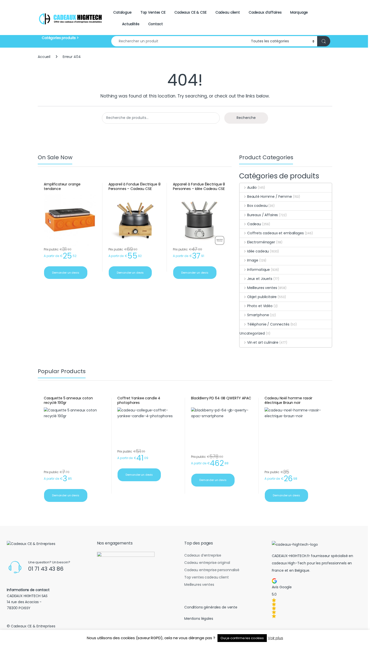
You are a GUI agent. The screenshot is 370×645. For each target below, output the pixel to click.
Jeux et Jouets (259, 278)
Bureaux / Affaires (262, 214)
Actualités (130, 23)
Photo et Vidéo (260, 305)
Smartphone (258, 314)
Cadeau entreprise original (207, 562)
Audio (252, 187)
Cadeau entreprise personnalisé (211, 569)
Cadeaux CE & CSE (190, 12)
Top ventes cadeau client (206, 577)
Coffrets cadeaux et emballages (275, 233)
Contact (155, 23)
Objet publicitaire (262, 296)
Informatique (258, 269)
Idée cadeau (258, 251)
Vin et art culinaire (262, 342)
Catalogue (122, 12)
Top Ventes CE (153, 12)
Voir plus (275, 637)
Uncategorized (252, 333)
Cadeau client (227, 12)
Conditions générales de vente (210, 607)
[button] (315, 598)
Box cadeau (257, 205)
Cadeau (254, 224)
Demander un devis (65, 273)
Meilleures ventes (262, 287)
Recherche (246, 117)
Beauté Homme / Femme (269, 196)
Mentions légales (198, 618)
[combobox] (179, 41)
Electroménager (261, 242)
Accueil (44, 56)
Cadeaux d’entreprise (202, 555)
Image (252, 260)
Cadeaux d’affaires (265, 12)
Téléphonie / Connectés (268, 324)
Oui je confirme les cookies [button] (242, 638)
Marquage (299, 12)
